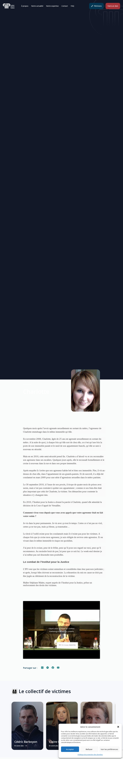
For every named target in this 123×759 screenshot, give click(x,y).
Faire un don (113, 6)
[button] (118, 727)
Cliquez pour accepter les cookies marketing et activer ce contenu (61, 629)
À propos (24, 6)
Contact (65, 6)
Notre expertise (52, 6)
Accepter (70, 749)
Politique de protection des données (90, 755)
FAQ (72, 6)
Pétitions (98, 6)
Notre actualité (37, 6)
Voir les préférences (109, 749)
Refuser (89, 749)
